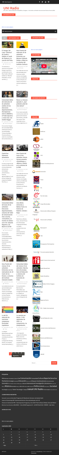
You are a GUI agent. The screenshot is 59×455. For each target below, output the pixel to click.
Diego (5, 329)
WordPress (39, 451)
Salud (42, 386)
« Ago (4, 445)
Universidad (46, 389)
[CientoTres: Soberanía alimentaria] (7, 147)
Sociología (4, 389)
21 (3, 440)
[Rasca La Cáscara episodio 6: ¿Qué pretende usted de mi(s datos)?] (22, 94)
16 (19, 437)
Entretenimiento (50, 381)
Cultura (41, 378)
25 (35, 440)
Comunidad (34, 378)
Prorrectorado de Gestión (47, 252)
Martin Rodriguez (8, 123)
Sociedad (53, 386)
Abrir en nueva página (7, 27)
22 (11, 440)
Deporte (47, 378)
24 (27, 440)
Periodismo (32, 386)
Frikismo (15, 383)
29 (11, 442)
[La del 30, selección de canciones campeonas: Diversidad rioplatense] (7, 309)
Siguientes (16, 355)
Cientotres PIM (7, 161)
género (21, 383)
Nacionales (13, 386)
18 (35, 437)
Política (37, 386)
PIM (41, 236)
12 (43, 434)
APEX (41, 139)
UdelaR (42, 354)
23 (19, 440)
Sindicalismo (46, 386)
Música (8, 386)
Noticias (18, 386)
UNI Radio (11, 8)
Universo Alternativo (53, 389)
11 (35, 434)
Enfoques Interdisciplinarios (38, 381)
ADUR (41, 123)
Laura (3, 400)
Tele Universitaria (45, 346)
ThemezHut (33, 453)
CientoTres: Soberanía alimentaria (5, 155)
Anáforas (42, 131)
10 (27, 434)
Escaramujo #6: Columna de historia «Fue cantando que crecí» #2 (23, 400)
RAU (41, 292)
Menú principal (8, 31)
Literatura (47, 383)
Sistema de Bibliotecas (46, 338)
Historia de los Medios (46, 219)
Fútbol (18, 383)
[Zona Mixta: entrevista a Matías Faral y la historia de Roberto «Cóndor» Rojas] (22, 197)
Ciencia (15, 378)
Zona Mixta (21, 216)
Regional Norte (44, 300)
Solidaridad (10, 389)
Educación (22, 381)
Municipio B (43, 228)
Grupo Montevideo (45, 204)
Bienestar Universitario (9, 378)
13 (51, 434)
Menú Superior (8, 2)
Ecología (11, 381)
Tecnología (19, 389)
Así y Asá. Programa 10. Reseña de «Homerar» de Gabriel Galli (27, 398)
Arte (3, 378)
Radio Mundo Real (45, 268)
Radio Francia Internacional (47, 260)
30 (19, 442)
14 (3, 437)
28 (3, 442)
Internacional (30, 383)
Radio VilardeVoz (44, 276)
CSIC (41, 155)
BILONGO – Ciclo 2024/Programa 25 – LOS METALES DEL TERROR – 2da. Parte (34, 405)
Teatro (14, 389)
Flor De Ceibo (43, 196)
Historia (24, 383)
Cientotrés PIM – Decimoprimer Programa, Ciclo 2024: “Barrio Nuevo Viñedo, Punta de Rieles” (31, 402)
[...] (6, 79)
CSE (41, 147)
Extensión (43, 171)
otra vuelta (27, 386)
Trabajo (25, 389)
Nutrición (22, 386)
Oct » (36, 445)
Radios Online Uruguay (48, 284)
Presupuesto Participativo (47, 244)
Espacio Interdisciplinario (47, 163)
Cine (19, 378)
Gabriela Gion (7, 64)
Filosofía (11, 383)
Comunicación (25, 378)
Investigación (39, 383)
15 (11, 437)
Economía (16, 381)
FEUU (41, 179)
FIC (41, 188)
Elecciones (28, 381)
